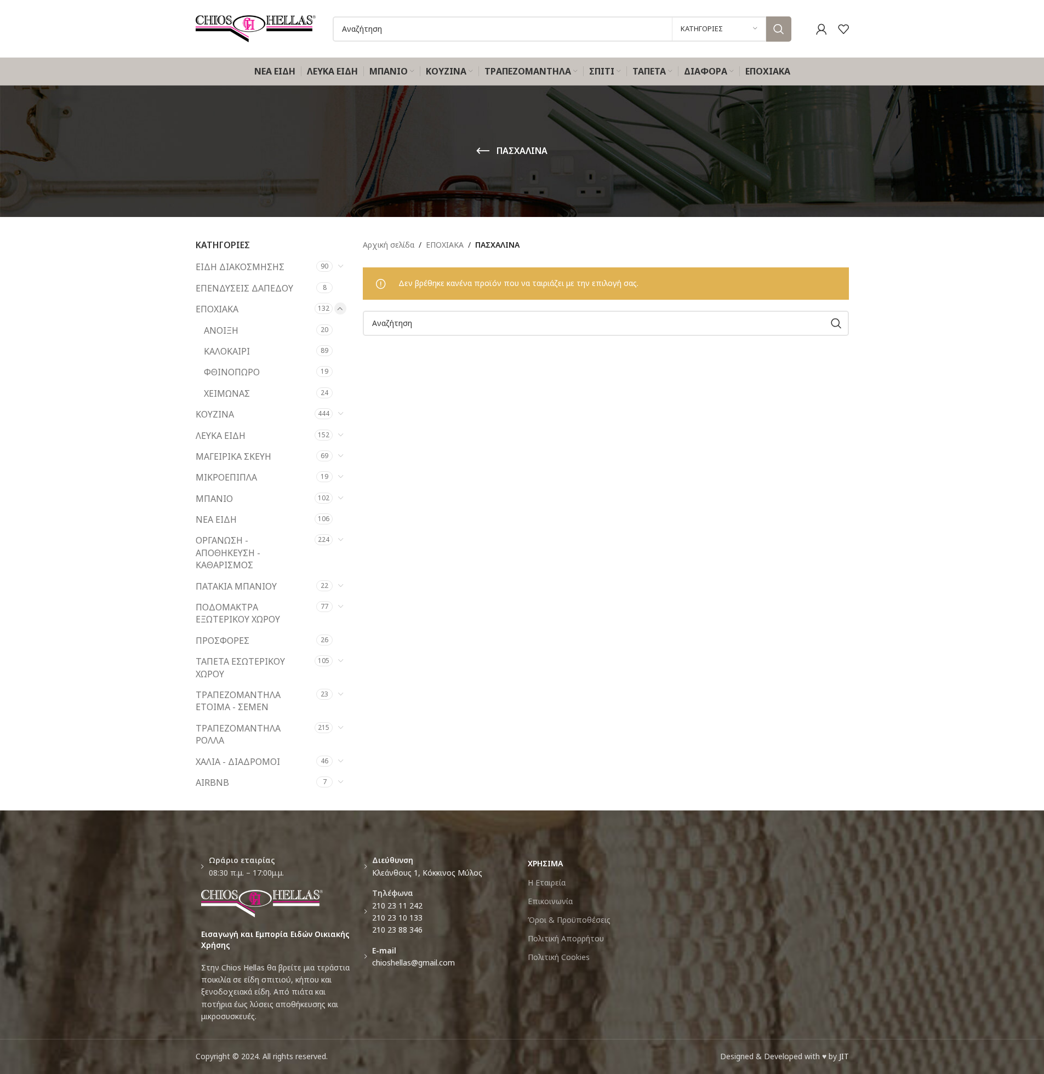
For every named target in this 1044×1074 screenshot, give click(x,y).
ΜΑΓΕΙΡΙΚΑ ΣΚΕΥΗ (233, 456)
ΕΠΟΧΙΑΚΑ (217, 309)
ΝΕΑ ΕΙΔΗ (216, 519)
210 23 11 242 (397, 905)
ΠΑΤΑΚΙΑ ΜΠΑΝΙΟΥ (236, 586)
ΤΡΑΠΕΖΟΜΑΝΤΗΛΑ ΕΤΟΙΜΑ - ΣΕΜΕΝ (238, 701)
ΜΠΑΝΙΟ (214, 499)
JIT (844, 1056)
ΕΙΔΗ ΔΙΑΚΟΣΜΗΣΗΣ (240, 267)
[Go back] (483, 151)
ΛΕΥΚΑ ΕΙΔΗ (221, 436)
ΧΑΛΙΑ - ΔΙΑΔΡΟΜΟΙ (238, 762)
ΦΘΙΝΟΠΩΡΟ (232, 372)
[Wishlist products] (843, 29)
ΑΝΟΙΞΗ (221, 330)
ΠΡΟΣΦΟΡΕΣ (222, 641)
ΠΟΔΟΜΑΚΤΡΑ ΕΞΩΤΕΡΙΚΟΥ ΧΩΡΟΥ (238, 613)
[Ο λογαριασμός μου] (821, 29)
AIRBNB (212, 782)
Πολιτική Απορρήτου (566, 938)
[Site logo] (256, 27)
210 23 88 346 (397, 929)
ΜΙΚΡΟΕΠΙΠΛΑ (226, 477)
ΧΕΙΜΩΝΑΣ (227, 393)
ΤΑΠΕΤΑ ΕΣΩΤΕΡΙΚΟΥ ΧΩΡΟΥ (240, 667)
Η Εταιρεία (547, 882)
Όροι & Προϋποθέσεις (569, 920)
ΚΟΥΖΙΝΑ (215, 414)
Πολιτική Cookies (559, 957)
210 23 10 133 (397, 917)
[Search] (778, 29)
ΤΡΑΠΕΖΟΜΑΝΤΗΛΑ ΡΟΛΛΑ (238, 734)
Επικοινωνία (550, 901)
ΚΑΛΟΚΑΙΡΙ (227, 351)
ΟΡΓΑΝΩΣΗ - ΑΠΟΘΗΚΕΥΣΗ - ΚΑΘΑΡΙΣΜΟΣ (228, 552)
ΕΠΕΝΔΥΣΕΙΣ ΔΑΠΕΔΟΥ (244, 288)
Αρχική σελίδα (388, 244)
